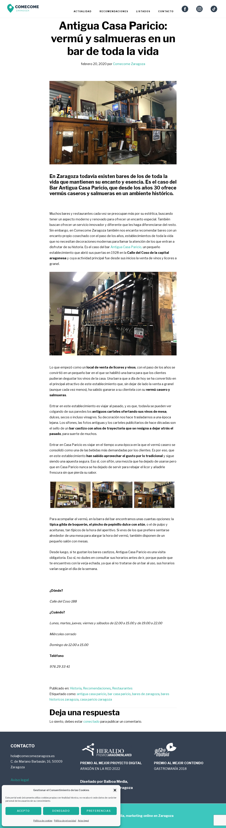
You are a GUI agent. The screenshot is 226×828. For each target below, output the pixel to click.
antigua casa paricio (91, 694)
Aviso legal (83, 820)
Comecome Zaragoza (23, 9)
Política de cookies (42, 820)
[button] (115, 790)
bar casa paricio (119, 694)
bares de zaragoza (145, 694)
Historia (76, 688)
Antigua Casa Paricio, (126, 247)
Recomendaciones (97, 688)
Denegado (61, 810)
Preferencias (99, 810)
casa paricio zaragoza (96, 699)
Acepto (23, 810)
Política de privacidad (65, 820)
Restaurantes (122, 688)
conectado (91, 721)
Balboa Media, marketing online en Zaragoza (138, 816)
